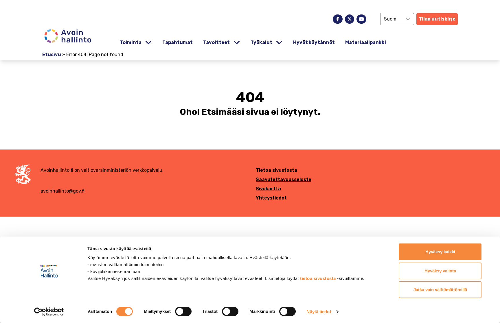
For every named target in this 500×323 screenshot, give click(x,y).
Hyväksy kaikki (440, 251)
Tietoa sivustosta (276, 170)
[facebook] (338, 19)
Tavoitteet (216, 42)
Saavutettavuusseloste (283, 179)
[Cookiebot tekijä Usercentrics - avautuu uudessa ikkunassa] (49, 311)
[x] (349, 19)
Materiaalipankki (365, 42)
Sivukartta (268, 188)
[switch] (183, 311)
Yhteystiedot (271, 198)
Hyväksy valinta (440, 270)
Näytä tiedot (318, 311)
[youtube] (361, 19)
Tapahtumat (177, 42)
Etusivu (51, 54)
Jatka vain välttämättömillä (440, 289)
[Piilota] (148, 43)
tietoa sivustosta (318, 278)
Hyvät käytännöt (314, 42)
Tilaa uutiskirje (437, 19)
